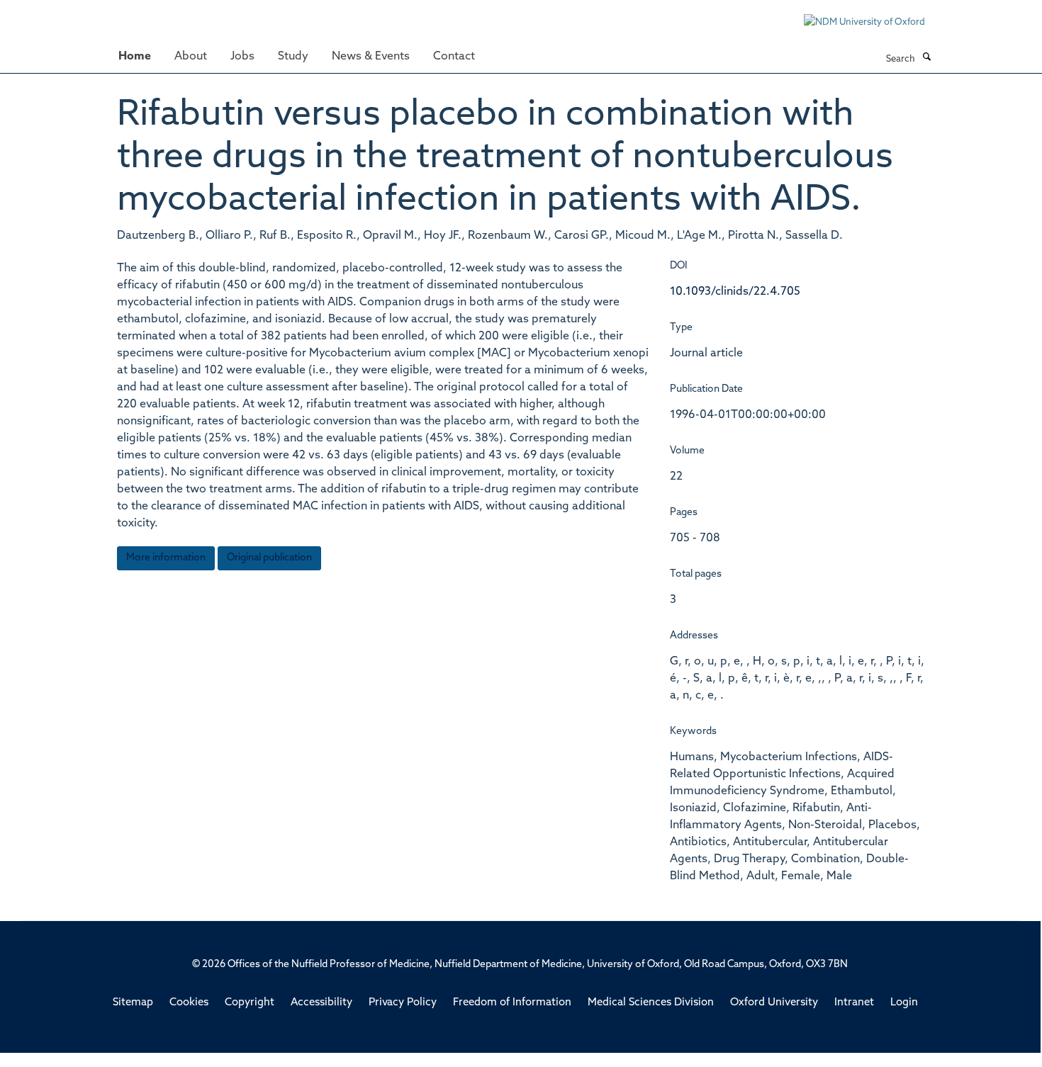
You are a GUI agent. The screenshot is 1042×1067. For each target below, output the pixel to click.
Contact (454, 56)
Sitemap (133, 1003)
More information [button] (166, 558)
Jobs (242, 56)
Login (904, 1003)
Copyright (249, 1003)
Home (134, 56)
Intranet (854, 1003)
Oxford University (774, 1003)
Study (293, 56)
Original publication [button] (269, 558)
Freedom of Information (512, 1003)
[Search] (926, 58)
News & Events (371, 56)
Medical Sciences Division (651, 1003)
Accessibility (321, 1003)
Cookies (188, 1003)
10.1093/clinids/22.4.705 (735, 292)
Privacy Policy (403, 1003)
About (190, 56)
